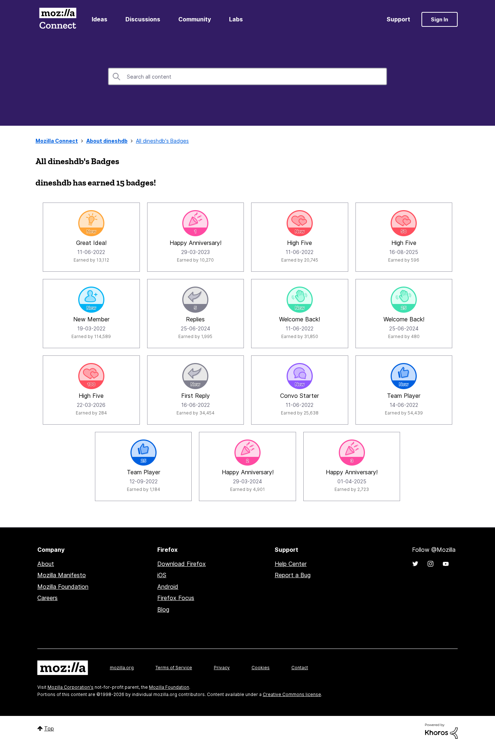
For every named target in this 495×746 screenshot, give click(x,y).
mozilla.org (122, 667)
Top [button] (49, 728)
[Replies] (195, 300)
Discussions (142, 19)
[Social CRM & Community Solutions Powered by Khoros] (441, 731)
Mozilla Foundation (62, 586)
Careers (47, 597)
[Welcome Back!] (300, 300)
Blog (163, 609)
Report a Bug (293, 575)
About (45, 563)
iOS (161, 575)
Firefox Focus (175, 597)
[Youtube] (445, 563)
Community (194, 19)
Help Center (291, 563)
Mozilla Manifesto (61, 575)
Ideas (99, 19)
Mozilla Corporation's (70, 687)
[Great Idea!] (91, 223)
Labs (236, 19)
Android (167, 586)
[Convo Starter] (300, 376)
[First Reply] (195, 376)
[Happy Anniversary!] (195, 223)
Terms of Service (173, 667)
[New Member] (91, 300)
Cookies (260, 667)
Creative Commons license (292, 694)
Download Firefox (181, 563)
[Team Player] (404, 376)
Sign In (439, 19)
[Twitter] (415, 563)
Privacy (222, 667)
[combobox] (247, 76)
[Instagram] (430, 563)
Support (398, 19)
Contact (299, 667)
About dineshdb (107, 141)
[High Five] (300, 223)
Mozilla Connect (57, 19)
